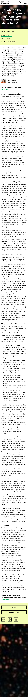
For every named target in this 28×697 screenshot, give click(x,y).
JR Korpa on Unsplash (8, 41)
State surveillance (7, 32)
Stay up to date (14, 612)
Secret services (6, 35)
